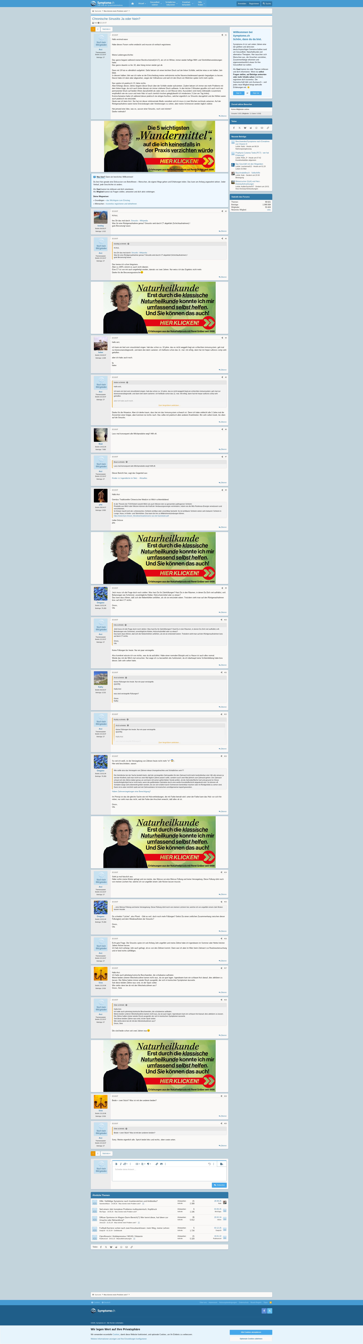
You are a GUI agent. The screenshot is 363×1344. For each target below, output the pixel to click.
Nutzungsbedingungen (228, 1302)
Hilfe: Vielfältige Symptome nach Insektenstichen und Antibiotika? (128, 1201)
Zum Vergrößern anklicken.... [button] (170, 405)
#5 (226, 377)
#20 (225, 1123)
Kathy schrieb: (120, 720)
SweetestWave (104, 1203)
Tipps (265, 1302)
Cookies (96, 1302)
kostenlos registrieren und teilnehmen (121, 204)
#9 (226, 588)
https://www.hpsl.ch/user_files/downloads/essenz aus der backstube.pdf (141, 516)
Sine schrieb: (119, 1005)
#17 (225, 968)
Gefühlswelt (118, 1230)
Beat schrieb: (119, 462)
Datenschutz (244, 1302)
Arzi (95, 23)
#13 (225, 756)
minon (219, 1219)
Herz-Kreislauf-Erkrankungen (247, 189)
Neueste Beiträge (238, 137)
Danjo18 (102, 1230)
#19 (225, 1096)
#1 (226, 35)
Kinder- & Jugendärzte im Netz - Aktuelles (129, 478)
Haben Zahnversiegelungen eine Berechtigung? (131, 791)
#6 (226, 429)
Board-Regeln (256, 1302)
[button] (141, 3)
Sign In (238, 93)
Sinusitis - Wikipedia (139, 221)
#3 (226, 238)
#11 (225, 672)
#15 (225, 902)
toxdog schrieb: (120, 244)
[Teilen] (222, 35)
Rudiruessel (103, 1238)
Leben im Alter (241, 169)
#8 (226, 490)
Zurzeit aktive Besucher (241, 104)
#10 (225, 620)
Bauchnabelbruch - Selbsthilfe (248, 173)
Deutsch (107, 1302)
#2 (226, 211)
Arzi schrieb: (119, 678)
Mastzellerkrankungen (124, 1238)
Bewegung (240, 178)
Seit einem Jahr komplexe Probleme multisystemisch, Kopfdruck (128, 1209)
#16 (225, 938)
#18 (225, 1000)
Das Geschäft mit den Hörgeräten (249, 164)
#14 (225, 872)
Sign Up (256, 93)
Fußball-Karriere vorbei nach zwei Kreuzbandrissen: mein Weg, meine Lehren (134, 1228)
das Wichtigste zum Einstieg (118, 200)
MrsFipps (102, 1212)
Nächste (106, 29)
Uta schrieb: (119, 625)
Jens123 (102, 1222)
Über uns (203, 1302)
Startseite (132, 3)
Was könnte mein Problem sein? (130, 1203)
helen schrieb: (119, 382)
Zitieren (224, 116)
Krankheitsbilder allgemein (246, 160)
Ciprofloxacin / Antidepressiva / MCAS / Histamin (121, 1236)
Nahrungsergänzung (244, 149)
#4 (226, 338)
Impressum (213, 1302)
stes (269, 210)
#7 (226, 457)
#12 (225, 714)
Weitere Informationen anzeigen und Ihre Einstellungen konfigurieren (119, 1339)
